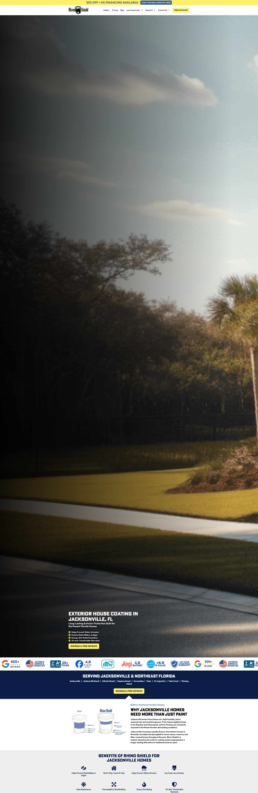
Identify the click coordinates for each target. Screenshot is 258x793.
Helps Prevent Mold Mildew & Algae (84, 774)
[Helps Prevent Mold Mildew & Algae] (83, 768)
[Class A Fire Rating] (144, 784)
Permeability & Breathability (114, 789)
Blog (122, 10)
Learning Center (133, 10)
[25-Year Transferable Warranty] (174, 784)
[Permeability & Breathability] (113, 784)
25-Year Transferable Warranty (174, 790)
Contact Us (162, 10)
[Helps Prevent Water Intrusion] (144, 768)
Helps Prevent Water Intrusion (144, 773)
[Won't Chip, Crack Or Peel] (113, 768)
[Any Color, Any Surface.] (174, 768)
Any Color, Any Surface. (174, 773)
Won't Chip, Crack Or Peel (114, 773)
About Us (149, 10)
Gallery (106, 10)
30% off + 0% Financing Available (112, 2)
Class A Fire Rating (144, 789)
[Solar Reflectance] (83, 784)
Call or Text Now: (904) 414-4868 (156, 2)
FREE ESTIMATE (181, 10)
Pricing (115, 10)
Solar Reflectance (83, 789)
